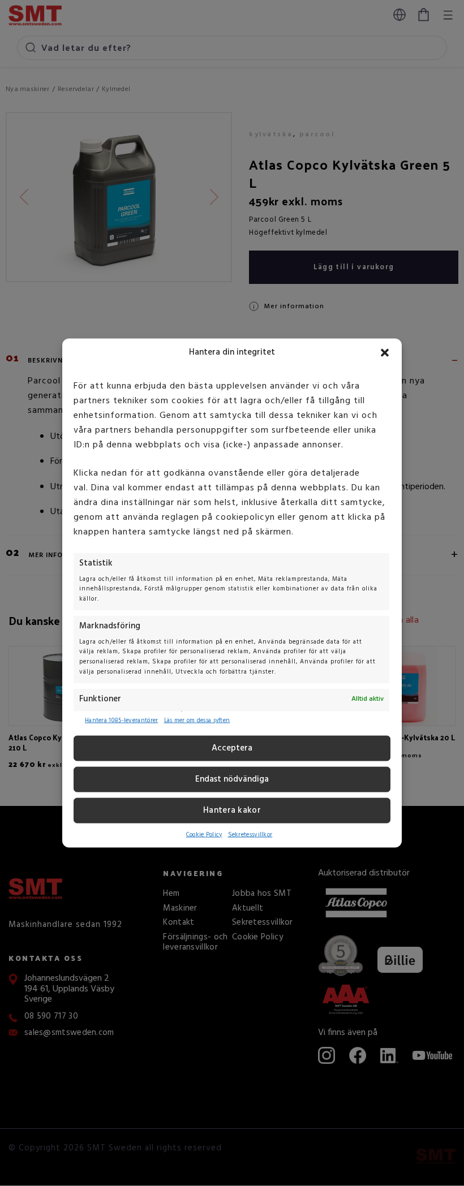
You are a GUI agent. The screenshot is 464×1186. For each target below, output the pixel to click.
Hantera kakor (232, 810)
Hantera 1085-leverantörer (121, 720)
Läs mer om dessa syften (197, 720)
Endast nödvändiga (232, 779)
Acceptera (232, 748)
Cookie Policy (204, 835)
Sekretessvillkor (250, 835)
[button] (384, 352)
